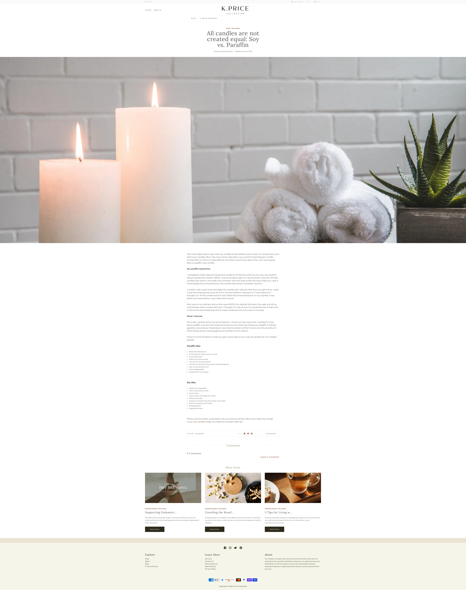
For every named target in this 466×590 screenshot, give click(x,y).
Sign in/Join (298, 2)
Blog (193, 18)
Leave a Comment (269, 457)
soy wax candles (197, 422)
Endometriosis (151, 509)
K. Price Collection (240, 586)
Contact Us (209, 561)
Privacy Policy (210, 569)
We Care (208, 559)
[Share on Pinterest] (252, 433)
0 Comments (271, 434)
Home (228, 28)
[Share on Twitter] (248, 433)
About (157, 10)
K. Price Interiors (208, 18)
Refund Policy (210, 566)
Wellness (236, 28)
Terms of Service (211, 564)
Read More (155, 529)
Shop (147, 10)
